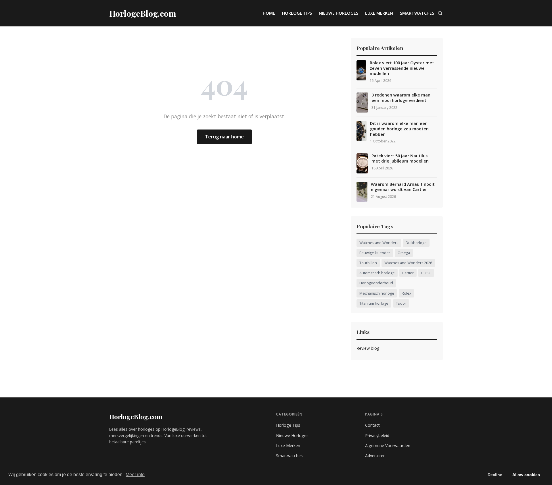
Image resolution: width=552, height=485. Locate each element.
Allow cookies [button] (526, 474)
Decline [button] (495, 474)
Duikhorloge (416, 242)
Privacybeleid (377, 435)
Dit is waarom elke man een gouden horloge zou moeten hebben (399, 129)
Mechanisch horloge (376, 293)
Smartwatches (417, 13)
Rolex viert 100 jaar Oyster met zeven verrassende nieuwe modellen (402, 68)
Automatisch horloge (377, 272)
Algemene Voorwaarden (387, 445)
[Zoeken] (440, 13)
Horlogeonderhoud (376, 283)
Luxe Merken (379, 13)
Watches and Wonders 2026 (408, 262)
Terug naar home (224, 137)
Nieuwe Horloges (338, 13)
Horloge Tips (297, 13)
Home (269, 13)
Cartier (408, 272)
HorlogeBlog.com (135, 416)
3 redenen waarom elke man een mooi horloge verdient (400, 97)
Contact (372, 425)
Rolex (406, 293)
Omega (404, 252)
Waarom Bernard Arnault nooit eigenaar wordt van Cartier (403, 187)
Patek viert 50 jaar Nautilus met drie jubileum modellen (400, 158)
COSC (426, 272)
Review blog (367, 348)
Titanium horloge (373, 303)
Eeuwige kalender (374, 252)
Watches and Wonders (378, 242)
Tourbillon (368, 262)
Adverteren (375, 455)
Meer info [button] (135, 474)
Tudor (401, 303)
